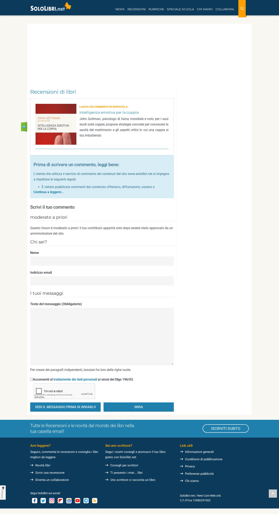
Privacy (190, 466)
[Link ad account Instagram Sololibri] (51, 500)
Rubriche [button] (156, 9)
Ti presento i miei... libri (126, 473)
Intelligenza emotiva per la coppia (109, 112)
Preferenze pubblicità (199, 474)
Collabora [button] (224, 9)
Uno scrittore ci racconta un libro (132, 480)
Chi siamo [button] (205, 9)
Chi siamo (192, 481)
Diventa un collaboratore (52, 480)
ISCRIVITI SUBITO (225, 428)
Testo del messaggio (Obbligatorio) (56, 304)
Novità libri (42, 465)
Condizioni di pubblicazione (203, 459)
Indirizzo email (41, 272)
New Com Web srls (209, 495)
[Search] (242, 8)
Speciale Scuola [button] (180, 9)
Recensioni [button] (136, 9)
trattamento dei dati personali (75, 379)
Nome (34, 253)
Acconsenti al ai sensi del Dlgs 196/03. (83, 379)
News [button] (120, 9)
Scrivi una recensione (50, 473)
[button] (48, 192)
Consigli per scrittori (124, 465)
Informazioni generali (199, 452)
